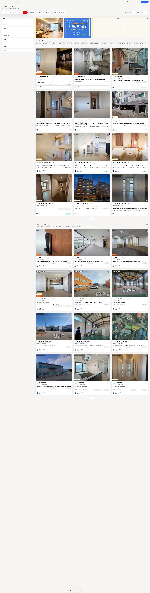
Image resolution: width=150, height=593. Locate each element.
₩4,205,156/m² (76, 205)
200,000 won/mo (119, 386)
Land (94, 226)
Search (25, 12)
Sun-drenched (116, 73)
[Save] (70, 50)
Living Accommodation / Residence (140, 43)
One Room (129, 43)
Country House (104, 43)
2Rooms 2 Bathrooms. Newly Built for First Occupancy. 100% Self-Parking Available (130, 208)
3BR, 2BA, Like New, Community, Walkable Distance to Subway (49, 207)
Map (13, 1)
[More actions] (68, 50)
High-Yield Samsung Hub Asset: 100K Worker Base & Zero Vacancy (88, 206)
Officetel (55, 43)
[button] (37, 27)
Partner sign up (144, 1)
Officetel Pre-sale (62, 43)
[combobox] (12, 12)
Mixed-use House (111, 43)
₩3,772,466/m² (115, 121)
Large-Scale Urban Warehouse (119, 302)
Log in (133, 1)
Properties (18, 1)
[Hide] (80, 590)
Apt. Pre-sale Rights (47, 43)
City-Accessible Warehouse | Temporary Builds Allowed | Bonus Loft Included (128, 345)
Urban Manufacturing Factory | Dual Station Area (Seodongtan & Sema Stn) (89, 302)
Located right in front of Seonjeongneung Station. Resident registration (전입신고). (53, 123)
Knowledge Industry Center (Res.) (50, 45)
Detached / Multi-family (94, 43)
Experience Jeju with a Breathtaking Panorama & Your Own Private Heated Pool (52, 165)
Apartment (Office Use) (50, 226)
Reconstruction (69, 43)
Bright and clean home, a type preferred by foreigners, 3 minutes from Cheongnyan (53, 304)
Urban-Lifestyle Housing (120, 43)
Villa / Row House (84, 43)
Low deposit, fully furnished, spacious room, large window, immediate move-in (128, 80)
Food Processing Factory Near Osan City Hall (45, 345)
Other (59, 45)
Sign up (137, 1)
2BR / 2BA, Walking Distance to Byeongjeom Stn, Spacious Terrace (88, 387)
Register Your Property (119, 1)
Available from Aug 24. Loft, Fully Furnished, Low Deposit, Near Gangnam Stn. (128, 165)
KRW (54, 76)
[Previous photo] (37, 61)
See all (146, 41)
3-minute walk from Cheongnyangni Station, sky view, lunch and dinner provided (90, 79)
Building (89, 226)
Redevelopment (76, 43)
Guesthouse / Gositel (39, 45)
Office (42, 226)
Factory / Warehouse (81, 226)
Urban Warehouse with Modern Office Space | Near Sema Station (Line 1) (89, 345)
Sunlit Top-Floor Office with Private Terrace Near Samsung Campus (88, 261)
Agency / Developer (25, 1)
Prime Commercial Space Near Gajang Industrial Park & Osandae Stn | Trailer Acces (53, 386)
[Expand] (32, 21)
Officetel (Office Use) (59, 226)
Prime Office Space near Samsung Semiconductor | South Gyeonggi (126, 261)
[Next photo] (70, 61)
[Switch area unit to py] (54, 84)
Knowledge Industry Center (70, 226)
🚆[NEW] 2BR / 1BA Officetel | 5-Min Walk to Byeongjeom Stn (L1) (126, 387)
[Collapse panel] (33, 18)
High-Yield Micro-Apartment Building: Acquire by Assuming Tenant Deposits (128, 123)
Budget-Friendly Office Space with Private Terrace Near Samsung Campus (51, 261)
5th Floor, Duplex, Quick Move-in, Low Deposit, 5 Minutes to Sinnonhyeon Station (91, 165)
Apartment (38, 43)
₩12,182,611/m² (39, 79)
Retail (37, 226)
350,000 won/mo (42, 302)
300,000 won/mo (119, 206)
